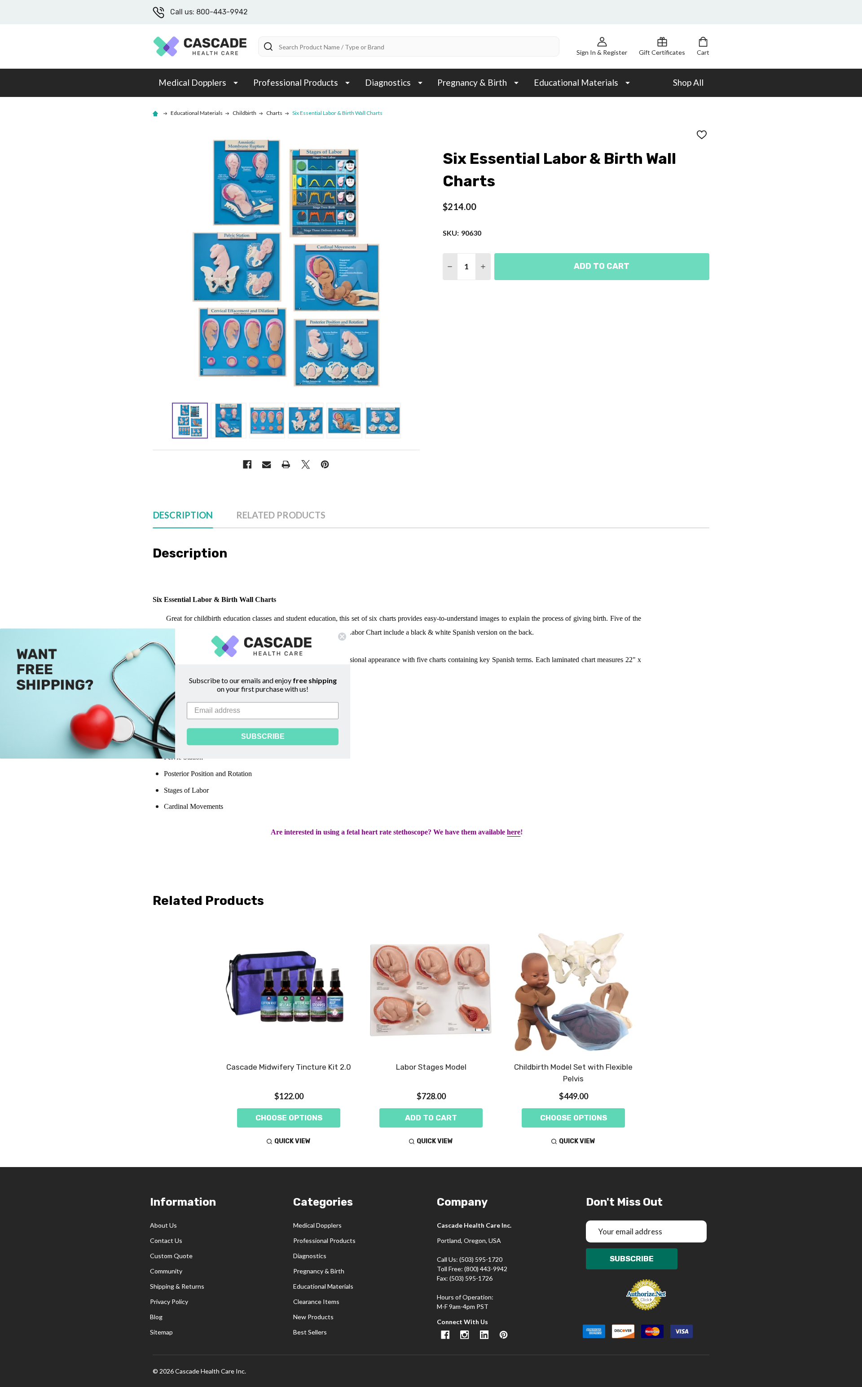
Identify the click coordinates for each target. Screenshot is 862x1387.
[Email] (266, 464)
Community (166, 1271)
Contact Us (166, 1240)
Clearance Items (316, 1301)
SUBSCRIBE (263, 736)
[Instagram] (464, 1334)
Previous (160, 420)
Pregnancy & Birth (472, 82)
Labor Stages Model (431, 1066)
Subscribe (632, 1258)
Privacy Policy (169, 1301)
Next (412, 420)
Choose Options (288, 1117)
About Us (163, 1225)
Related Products (280, 514)
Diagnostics (388, 82)
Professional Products (295, 82)
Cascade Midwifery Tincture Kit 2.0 (288, 1066)
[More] (235, 82)
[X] (305, 464)
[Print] (286, 464)
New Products (313, 1317)
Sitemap (161, 1332)
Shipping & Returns (177, 1286)
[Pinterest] (325, 464)
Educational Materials (576, 82)
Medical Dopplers (192, 82)
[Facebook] (247, 464)
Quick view (292, 1141)
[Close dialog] (342, 636)
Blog (156, 1317)
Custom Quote (171, 1256)
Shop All (688, 82)
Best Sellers (310, 1332)
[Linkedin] (484, 1334)
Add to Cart (601, 266)
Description (183, 514)
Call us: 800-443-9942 (209, 12)
